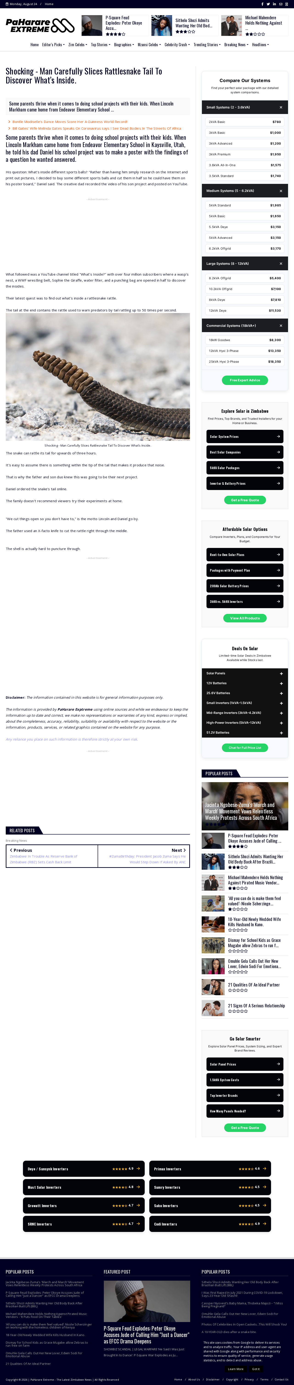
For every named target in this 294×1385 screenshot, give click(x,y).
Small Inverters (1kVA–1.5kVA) (229, 703)
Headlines (259, 44)
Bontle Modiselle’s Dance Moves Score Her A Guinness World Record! (69, 121)
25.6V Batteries (218, 693)
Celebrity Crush (176, 44)
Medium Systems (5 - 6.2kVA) (230, 191)
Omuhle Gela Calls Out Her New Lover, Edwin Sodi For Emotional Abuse (44, 1354)
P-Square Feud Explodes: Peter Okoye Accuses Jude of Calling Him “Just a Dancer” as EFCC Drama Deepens (45, 1294)
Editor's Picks (52, 44)
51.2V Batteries (217, 732)
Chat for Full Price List (245, 747)
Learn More (235, 1369)
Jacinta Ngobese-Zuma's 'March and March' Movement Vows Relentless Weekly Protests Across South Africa (45, 1283)
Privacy (249, 1379)
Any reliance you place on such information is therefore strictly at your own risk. (72, 739)
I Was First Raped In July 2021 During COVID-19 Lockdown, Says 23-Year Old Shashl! (242, 1294)
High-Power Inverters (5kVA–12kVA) (233, 722)
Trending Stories (206, 44)
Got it (256, 1369)
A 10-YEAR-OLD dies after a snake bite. (229, 1332)
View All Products (245, 618)
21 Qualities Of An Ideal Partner (28, 1364)
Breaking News (235, 44)
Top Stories (99, 44)
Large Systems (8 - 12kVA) (227, 263)
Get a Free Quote (245, 500)
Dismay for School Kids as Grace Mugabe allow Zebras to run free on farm (47, 1344)
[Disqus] (98, 938)
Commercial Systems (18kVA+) (231, 326)
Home (49, 4)
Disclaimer (213, 1379)
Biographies (122, 44)
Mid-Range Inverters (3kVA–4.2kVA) (233, 713)
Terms (264, 1379)
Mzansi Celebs (148, 44)
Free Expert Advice (245, 380)
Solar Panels (215, 673)
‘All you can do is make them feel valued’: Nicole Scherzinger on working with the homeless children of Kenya (49, 1325)
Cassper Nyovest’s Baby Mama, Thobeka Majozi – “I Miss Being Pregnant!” (242, 1304)
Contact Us (281, 1379)
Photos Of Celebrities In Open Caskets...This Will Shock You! (244, 1324)
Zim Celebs (76, 44)
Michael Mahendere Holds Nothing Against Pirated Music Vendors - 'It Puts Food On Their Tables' (46, 1315)
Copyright (232, 1379)
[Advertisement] (98, 235)
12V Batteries (216, 683)
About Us (194, 1379)
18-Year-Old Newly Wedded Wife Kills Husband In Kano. (45, 1335)
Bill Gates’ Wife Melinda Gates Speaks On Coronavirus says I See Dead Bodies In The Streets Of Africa (96, 128)
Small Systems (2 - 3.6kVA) (228, 107)
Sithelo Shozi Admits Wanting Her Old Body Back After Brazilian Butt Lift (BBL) (44, 1304)
